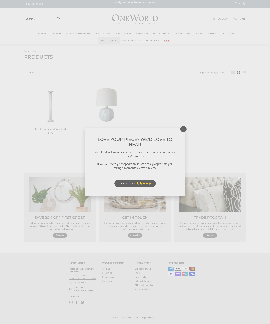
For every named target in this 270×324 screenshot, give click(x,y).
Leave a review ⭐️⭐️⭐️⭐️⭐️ (135, 183)
